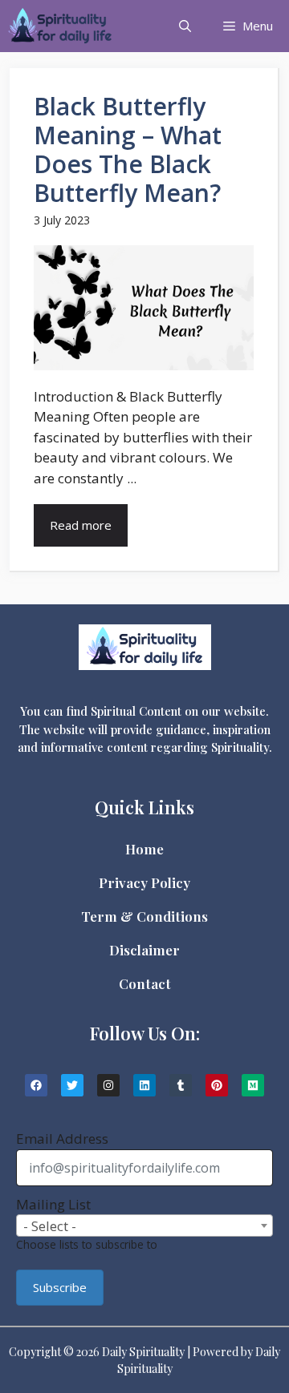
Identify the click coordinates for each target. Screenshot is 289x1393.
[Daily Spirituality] (60, 26)
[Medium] (253, 1085)
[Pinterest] (217, 1085)
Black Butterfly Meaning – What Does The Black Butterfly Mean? (128, 149)
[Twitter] (72, 1085)
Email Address (62, 1138)
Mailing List (53, 1204)
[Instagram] (108, 1085)
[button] (185, 26)
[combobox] (144, 1225)
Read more (81, 525)
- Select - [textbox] (49, 1226)
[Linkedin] (144, 1085)
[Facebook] (36, 1085)
